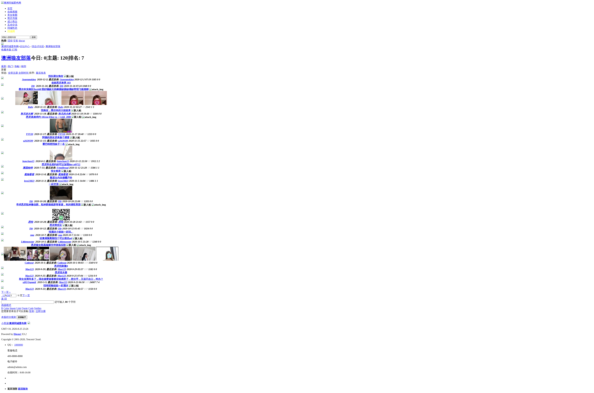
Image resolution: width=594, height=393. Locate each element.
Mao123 (62, 269)
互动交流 (12, 24)
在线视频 (12, 11)
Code (31, 308)
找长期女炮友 (55, 76)
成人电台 (12, 21)
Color (6, 308)
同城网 (11, 31)
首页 (9, 8)
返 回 (4, 298)
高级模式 (6, 305)
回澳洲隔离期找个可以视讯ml (56, 238)
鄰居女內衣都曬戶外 (61, 177)
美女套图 (12, 15)
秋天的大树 (64, 113)
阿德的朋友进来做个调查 (55, 137)
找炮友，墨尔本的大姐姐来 (56, 110)
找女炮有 (56, 171)
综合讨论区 (38, 46)
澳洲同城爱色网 (10, 46)
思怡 (60, 222)
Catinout (62, 262)
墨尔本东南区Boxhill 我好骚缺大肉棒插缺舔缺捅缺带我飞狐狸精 (54, 89)
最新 (3, 66)
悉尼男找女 (56, 225)
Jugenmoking (67, 79)
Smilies (37, 308)
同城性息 (12, 28)
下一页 (26, 295)
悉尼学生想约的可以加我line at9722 (61, 164)
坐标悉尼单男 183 (61, 82)
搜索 (34, 37)
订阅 (14, 49)
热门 (10, 66)
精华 (23, 66)
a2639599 (63, 140)
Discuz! (17, 334)
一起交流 (54, 184)
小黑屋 (5, 323)
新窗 (3, 69)
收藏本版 (6, 49)
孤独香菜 (63, 174)
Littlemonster (64, 241)
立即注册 (41, 311)
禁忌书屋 (12, 18)
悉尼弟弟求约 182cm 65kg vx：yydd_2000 (48, 117)
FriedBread (63, 167)
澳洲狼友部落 (52, 46)
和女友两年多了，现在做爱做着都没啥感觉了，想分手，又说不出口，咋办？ (61, 279)
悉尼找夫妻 (61, 272)
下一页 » (6, 292)
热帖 (17, 66)
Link (18, 308)
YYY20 (61, 134)
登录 (31, 311)
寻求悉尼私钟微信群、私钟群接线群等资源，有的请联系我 (48, 204)
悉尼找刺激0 (61, 266)
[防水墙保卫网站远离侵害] (29, 323)
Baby (60, 107)
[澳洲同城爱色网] (11, 2)
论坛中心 (25, 46)
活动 (10, 40)
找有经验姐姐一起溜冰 (55, 285)
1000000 (18, 344)
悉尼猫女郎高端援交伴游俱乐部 (48, 245)
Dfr (61, 86)
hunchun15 (63, 161)
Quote (25, 308)
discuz (22, 40)
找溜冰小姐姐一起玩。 (61, 231)
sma (60, 235)
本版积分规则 (8, 317)
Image (13, 308)
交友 (15, 40)
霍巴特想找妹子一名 (54, 144)
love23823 (63, 181)
